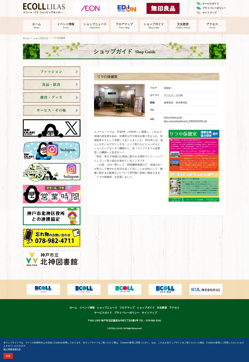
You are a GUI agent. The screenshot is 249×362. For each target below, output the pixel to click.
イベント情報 (65, 26)
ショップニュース (95, 26)
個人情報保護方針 (12, 349)
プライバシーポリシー (214, 8)
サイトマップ (209, 12)
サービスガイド (210, 3)
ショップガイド (154, 26)
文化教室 (183, 26)
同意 (8, 356)
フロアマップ (124, 26)
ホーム (36, 26)
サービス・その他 (173, 95)
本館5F (167, 87)
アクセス (212, 26)
